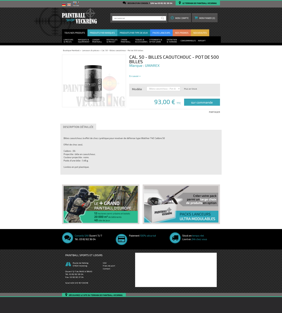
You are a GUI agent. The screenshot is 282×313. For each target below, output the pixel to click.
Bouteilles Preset (112, 40)
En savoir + (135, 76)
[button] (179, 17)
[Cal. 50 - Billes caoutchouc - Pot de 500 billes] (94, 81)
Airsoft (202, 40)
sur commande (202, 102)
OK (163, 18)
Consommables (188, 40)
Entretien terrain (172, 40)
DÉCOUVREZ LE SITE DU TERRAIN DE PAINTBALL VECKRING (96, 295)
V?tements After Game (155, 40)
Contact (106, 268)
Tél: (74, 274)
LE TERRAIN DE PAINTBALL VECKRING (199, 3)
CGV (105, 263)
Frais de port (109, 265)
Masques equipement (84, 40)
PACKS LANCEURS (161, 33)
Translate (76, 5)
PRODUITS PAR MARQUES (102, 33)
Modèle (137, 89)
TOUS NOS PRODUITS (74, 33)
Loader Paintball (97, 40)
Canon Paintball (126, 40)
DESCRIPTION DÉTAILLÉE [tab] (78, 126)
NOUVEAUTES (200, 33)
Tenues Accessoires (141, 40)
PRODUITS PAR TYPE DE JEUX (134, 33)
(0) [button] (207, 18)
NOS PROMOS (181, 33)
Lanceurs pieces (68, 40)
